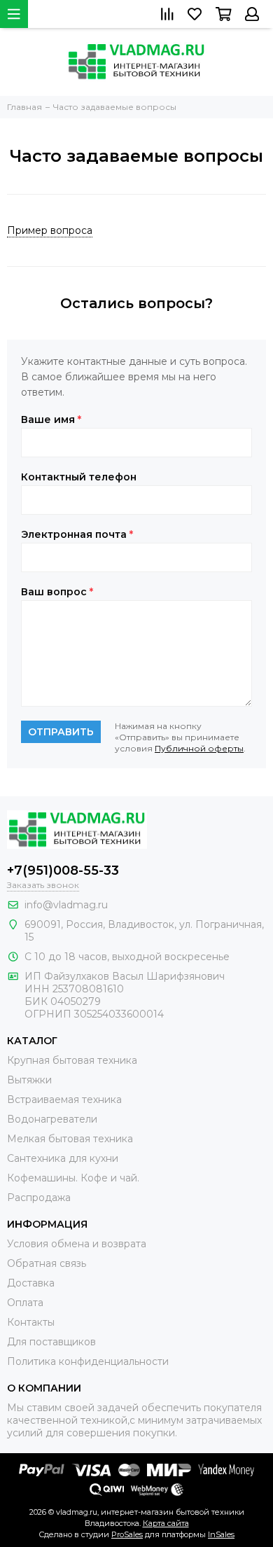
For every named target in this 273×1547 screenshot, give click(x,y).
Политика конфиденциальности (88, 1361)
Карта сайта (166, 1523)
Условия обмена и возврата (76, 1243)
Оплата (25, 1302)
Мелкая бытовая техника (70, 1138)
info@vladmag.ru (66, 905)
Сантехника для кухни (62, 1158)
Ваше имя (51, 419)
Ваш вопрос (57, 591)
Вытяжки (29, 1080)
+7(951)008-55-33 (63, 870)
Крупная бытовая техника (72, 1060)
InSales (221, 1534)
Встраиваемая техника (64, 1099)
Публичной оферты (199, 748)
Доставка (31, 1283)
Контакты (31, 1322)
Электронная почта (77, 534)
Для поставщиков (51, 1342)
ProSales (127, 1534)
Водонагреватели (52, 1119)
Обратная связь (46, 1263)
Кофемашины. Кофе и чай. (73, 1178)
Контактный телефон (78, 477)
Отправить (61, 732)
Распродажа (39, 1197)
